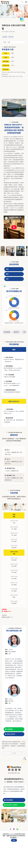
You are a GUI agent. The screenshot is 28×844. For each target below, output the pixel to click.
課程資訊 (16, 332)
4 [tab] (17, 820)
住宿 (7, 269)
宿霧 (14, 31)
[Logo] (5, 2)
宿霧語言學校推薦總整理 (11, 744)
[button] (22, 2)
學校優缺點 (7, 332)
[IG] (14, 829)
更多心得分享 (11, 734)
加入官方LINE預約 (11, 805)
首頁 (3, 31)
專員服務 (10, 729)
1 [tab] (10, 820)
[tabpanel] (14, 11)
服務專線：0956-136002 (15, 782)
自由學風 (5, 37)
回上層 (14, 753)
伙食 (7, 279)
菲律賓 (10, 31)
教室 (7, 274)
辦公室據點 (9, 800)
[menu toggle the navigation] (26, 2)
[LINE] (17, 829)
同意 (14, 840)
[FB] (10, 829)
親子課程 (11, 37)
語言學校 (7, 31)
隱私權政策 (13, 837)
